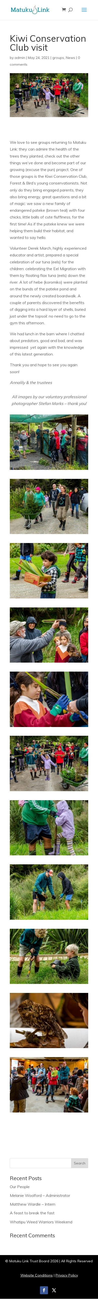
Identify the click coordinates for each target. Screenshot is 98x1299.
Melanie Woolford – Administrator (40, 1195)
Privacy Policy (67, 1275)
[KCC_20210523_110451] (49, 534)
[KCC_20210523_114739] (49, 919)
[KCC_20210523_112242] (49, 727)
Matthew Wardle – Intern (32, 1204)
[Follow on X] (54, 1290)
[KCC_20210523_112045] (49, 662)
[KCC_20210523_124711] (49, 1048)
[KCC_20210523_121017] (49, 983)
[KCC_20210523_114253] (49, 855)
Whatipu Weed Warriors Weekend (41, 1221)
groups (58, 57)
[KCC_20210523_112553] (49, 791)
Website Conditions (36, 1275)
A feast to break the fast (32, 1212)
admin (20, 57)
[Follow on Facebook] (44, 1290)
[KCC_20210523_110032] (49, 469)
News (70, 57)
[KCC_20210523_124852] (49, 1112)
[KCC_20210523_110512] (49, 598)
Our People (20, 1186)
